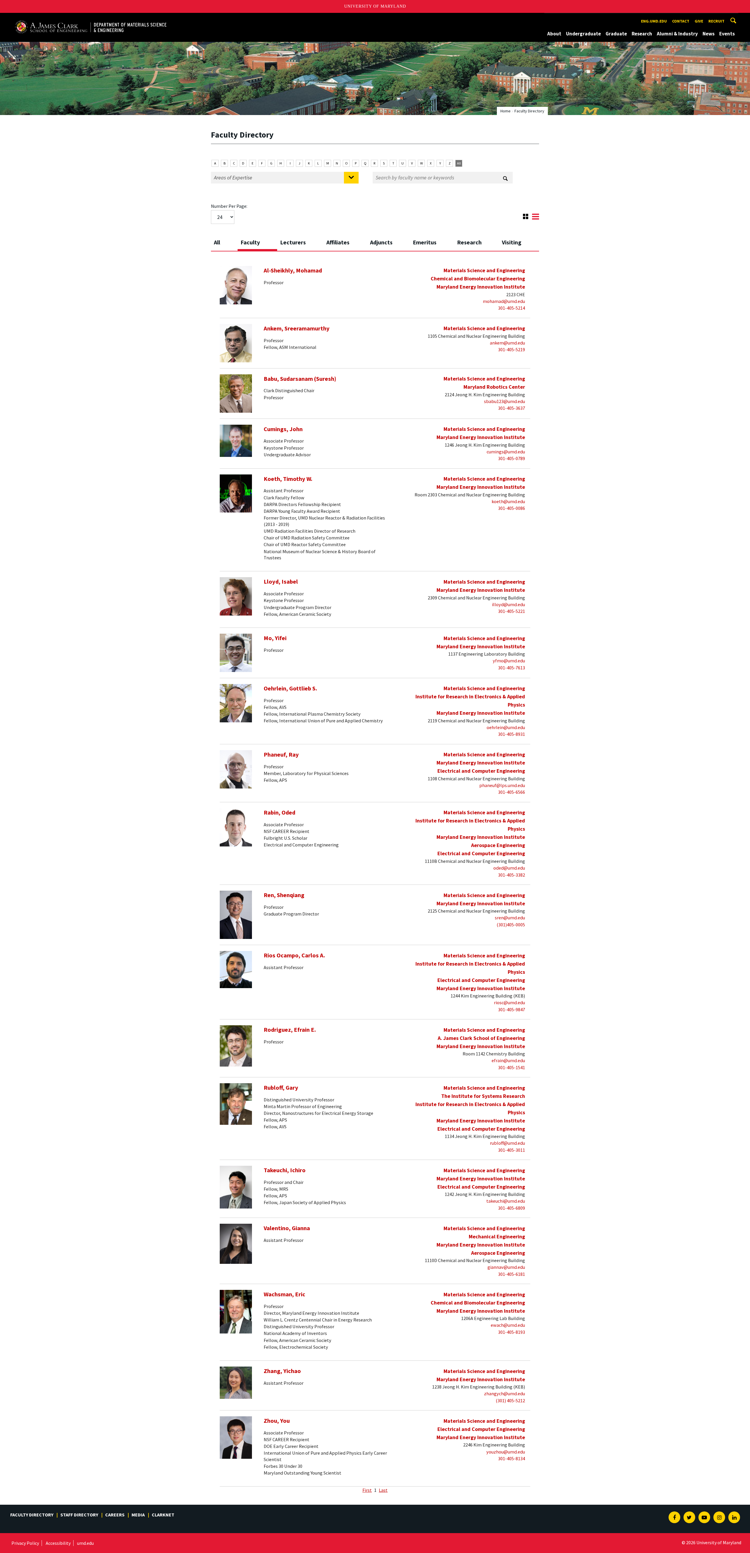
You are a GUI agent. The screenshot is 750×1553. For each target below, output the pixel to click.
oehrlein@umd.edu (506, 727)
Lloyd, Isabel (281, 581)
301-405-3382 (511, 875)
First (367, 1490)
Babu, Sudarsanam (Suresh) (300, 379)
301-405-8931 (511, 734)
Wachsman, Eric (284, 1294)
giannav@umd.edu (506, 1267)
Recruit (716, 21)
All (459, 163)
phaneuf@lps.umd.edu (502, 785)
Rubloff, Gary (281, 1087)
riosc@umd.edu (509, 1002)
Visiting (511, 242)
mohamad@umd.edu (504, 301)
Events (727, 33)
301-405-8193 (511, 1332)
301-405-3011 (511, 1150)
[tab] (224, 240)
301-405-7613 (511, 668)
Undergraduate (583, 33)
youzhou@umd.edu (505, 1452)
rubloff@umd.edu (507, 1143)
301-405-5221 (511, 611)
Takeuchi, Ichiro (285, 1170)
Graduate (616, 33)
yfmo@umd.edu (509, 661)
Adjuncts (381, 242)
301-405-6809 (511, 1208)
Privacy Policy (25, 1543)
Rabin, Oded (279, 812)
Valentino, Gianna (287, 1228)
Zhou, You (277, 1421)
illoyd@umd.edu (508, 604)
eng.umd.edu (654, 21)
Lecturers (293, 242)
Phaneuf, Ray (281, 754)
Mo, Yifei (275, 638)
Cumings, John (283, 429)
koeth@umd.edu (508, 501)
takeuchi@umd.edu (505, 1201)
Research (642, 33)
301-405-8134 (511, 1458)
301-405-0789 (511, 458)
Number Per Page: (229, 206)
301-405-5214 (511, 308)
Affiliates (338, 242)
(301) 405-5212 (510, 1400)
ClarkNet (163, 1515)
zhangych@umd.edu (504, 1393)
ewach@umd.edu (508, 1325)
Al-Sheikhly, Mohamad (293, 270)
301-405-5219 (511, 349)
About (554, 33)
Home (505, 111)
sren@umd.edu (510, 918)
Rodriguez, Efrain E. (290, 1029)
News (709, 33)
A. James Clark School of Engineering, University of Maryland (81, 18)
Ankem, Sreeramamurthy (297, 328)
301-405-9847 (511, 1009)
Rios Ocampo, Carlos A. (294, 955)
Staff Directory (79, 1515)
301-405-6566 (511, 792)
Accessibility (58, 1543)
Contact (680, 21)
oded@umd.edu (509, 868)
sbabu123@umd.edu (504, 401)
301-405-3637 (511, 408)
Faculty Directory (31, 1515)
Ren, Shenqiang (284, 895)
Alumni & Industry (677, 33)
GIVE (699, 21)
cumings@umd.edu (506, 452)
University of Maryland (375, 6)
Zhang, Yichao (282, 1371)
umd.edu (85, 1543)
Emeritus (425, 242)
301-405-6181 (511, 1274)
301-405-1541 (511, 1067)
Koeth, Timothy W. (288, 479)
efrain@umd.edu (508, 1060)
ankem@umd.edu (507, 343)
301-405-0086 (511, 508)
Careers (115, 1515)
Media (138, 1515)
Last (383, 1490)
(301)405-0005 (511, 925)
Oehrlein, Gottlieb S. (290, 688)
